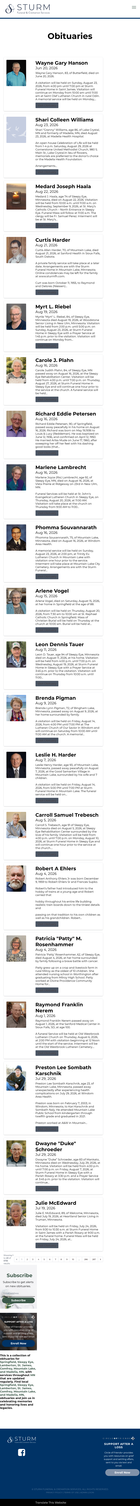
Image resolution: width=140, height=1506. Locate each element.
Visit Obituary (47, 105)
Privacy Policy (54, 1492)
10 (73, 1259)
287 (94, 1259)
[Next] (100, 1259)
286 (86, 1259)
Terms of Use (71, 1492)
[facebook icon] (22, 1452)
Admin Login (87, 1492)
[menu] (134, 7)
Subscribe (18, 1300)
